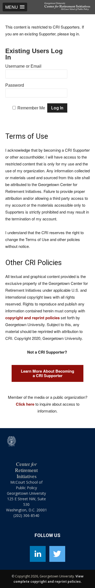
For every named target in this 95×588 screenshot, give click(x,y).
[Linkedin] (38, 554)
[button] (15, 7)
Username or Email (23, 66)
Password (14, 85)
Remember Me (31, 108)
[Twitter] (57, 554)
